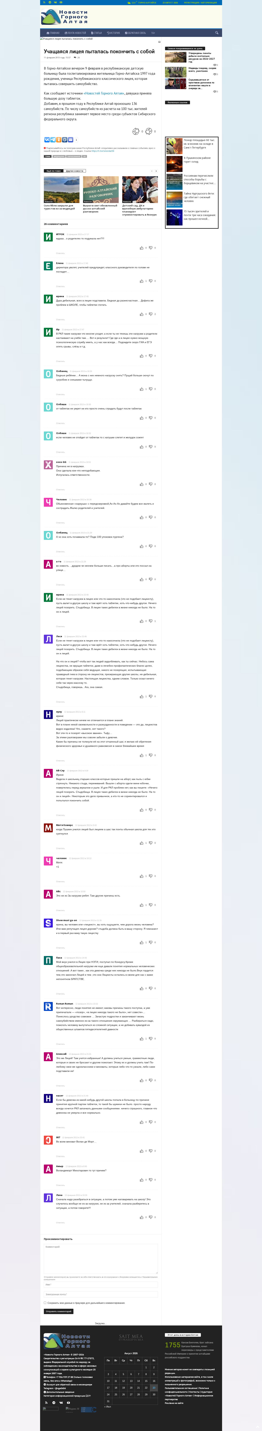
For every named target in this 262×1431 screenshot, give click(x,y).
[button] (217, 33)
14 (138, 1381)
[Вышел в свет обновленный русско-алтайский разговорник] (101, 189)
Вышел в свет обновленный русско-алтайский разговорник (100, 208)
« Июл (107, 1406)
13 (131, 1381)
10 (108, 1381)
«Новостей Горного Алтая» (104, 93)
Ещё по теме (54, 170)
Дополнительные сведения (60, 1392)
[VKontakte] (55, 2)
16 (154, 1381)
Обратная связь (136, 33)
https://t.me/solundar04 (103, 151)
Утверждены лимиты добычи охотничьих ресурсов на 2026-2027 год (202, 57)
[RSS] (44, 2)
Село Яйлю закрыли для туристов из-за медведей (59, 207)
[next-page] (156, 171)
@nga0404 (60, 1388)
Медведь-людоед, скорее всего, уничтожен (202, 70)
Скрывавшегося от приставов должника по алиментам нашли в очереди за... (201, 84)
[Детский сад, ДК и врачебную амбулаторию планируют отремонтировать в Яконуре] (140, 189)
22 (146, 1387)
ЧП (84, 156)
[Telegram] (50, 2)
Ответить (60, 253)
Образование (73, 156)
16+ (153, 33)
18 (116, 1387)
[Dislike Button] (148, 131)
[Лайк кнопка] (136, 131)
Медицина (59, 156)
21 (138, 1387)
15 (146, 1381)
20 (131, 1387)
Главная (54, 33)
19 (123, 1387)
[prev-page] (152, 171)
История (115, 33)
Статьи (97, 33)
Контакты (194, 1392)
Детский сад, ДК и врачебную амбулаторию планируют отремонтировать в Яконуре (139, 210)
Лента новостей (76, 33)
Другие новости (74, 170)
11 (116, 1381)
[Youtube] (61, 2)
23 (154, 1387)
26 (79, 57)
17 (108, 1387)
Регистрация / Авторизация (200, 2)
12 (123, 1381)
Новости (49, 201)
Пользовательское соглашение (181, 1388)
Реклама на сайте (174, 1403)
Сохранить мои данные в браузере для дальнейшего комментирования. (86, 1303)
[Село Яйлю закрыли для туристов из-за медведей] (61, 189)
